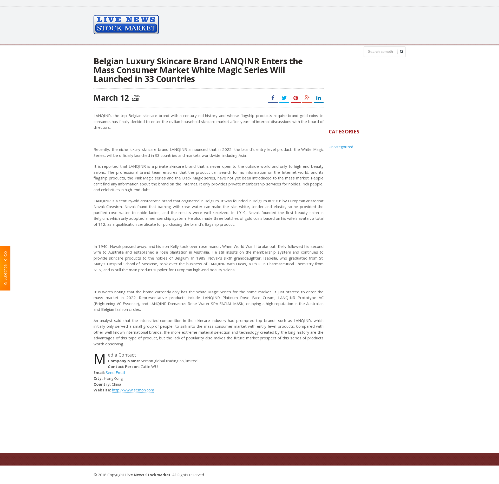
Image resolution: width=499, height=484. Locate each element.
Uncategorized (341, 146)
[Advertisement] (310, 24)
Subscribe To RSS (5, 266)
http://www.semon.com (133, 389)
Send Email (115, 372)
